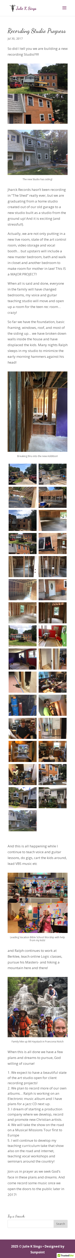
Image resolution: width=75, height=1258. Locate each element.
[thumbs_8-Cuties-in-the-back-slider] (53, 543)
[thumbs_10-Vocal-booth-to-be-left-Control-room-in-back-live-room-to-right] (53, 566)
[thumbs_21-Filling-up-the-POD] (23, 705)
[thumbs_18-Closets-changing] (53, 659)
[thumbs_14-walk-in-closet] (53, 612)
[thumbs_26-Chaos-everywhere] (53, 751)
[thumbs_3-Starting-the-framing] (23, 497)
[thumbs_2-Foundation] (53, 474)
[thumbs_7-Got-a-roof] (23, 543)
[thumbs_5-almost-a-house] (23, 520)
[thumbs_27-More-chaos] (23, 774)
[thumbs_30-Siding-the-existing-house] (53, 797)
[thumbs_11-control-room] (23, 589)
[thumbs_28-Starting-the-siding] (53, 774)
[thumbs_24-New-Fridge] (53, 728)
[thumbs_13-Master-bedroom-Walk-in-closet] (23, 612)
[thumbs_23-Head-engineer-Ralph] (23, 728)
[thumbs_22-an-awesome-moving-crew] (53, 705)
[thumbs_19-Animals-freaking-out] (23, 682)
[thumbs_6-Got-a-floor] (53, 520)
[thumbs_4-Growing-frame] (53, 497)
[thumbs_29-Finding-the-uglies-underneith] (23, 797)
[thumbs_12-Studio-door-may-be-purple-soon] (53, 589)
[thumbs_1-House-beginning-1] (23, 474)
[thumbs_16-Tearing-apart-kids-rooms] (53, 635)
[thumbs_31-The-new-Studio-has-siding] (23, 820)
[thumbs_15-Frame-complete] (23, 635)
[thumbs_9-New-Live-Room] (23, 566)
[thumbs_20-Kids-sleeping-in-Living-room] (53, 682)
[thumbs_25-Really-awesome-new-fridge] (23, 751)
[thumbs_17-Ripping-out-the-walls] (23, 659)
